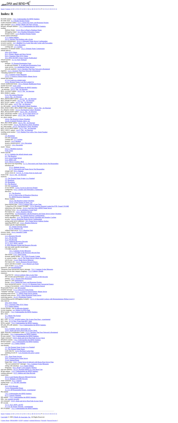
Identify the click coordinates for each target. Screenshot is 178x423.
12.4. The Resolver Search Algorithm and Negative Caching (36, 217)
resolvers (14, 137)
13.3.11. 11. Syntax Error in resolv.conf (29, 173)
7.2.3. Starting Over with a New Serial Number (32, 132)
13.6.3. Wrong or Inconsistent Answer (32, 286)
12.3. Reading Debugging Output (28, 32)
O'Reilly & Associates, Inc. (22, 417)
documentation (16, 267)
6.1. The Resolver (11, 156)
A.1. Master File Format (13, 316)
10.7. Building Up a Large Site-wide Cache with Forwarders (32, 43)
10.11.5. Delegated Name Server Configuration (32, 41)
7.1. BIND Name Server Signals (26, 293)
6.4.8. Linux (17, 86)
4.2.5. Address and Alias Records (24, 373)
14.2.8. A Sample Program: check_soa (17, 121)
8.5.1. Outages (18, 171)
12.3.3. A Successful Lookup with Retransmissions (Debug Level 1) (52, 299)
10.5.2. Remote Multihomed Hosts (29, 84)
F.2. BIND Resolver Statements (19, 197)
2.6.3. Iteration (16, 141)
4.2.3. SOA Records (11, 386)
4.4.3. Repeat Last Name (30, 264)
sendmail (26, 420)
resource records (13, 399)
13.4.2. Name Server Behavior (24, 260)
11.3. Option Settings (12, 37)
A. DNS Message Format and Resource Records (21, 245)
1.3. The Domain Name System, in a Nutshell (20, 178)
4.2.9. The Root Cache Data (24, 351)
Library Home (5, 420)
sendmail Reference (34, 420)
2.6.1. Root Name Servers (13, 356)
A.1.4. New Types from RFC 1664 (20, 321)
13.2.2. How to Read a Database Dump (29, 30)
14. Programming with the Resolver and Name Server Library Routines (38, 214)
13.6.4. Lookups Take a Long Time (29, 204)
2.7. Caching (18, 47)
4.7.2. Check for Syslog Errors (23, 290)
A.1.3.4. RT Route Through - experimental (19, 406)
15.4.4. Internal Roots (12, 360)
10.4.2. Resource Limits (19, 232)
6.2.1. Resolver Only (26, 230)
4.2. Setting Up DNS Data (21, 310)
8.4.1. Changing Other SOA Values (16, 56)
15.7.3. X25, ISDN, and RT (14, 243)
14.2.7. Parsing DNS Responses (21, 278)
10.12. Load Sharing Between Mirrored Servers (20, 377)
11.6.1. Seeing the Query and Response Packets (33, 22)
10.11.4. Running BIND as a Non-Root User (28, 369)
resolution (14, 186)
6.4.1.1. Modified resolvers (13, 149)
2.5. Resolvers (9, 180)
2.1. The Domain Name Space (15, 349)
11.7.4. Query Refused (19, 60)
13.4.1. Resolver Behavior (28, 223)
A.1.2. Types (19, 265)
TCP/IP (21, 420)
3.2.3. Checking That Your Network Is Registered (34, 69)
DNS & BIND (14, 420)
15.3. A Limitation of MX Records (36, 277)
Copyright (4, 417)
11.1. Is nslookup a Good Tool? (27, 210)
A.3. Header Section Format (20, 21)
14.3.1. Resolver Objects (24, 212)
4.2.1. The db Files (11, 238)
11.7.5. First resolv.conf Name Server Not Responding (40, 163)
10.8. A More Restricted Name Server (29, 295)
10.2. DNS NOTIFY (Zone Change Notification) (21, 58)
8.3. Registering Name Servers (25, 67)
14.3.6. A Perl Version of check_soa (20, 202)
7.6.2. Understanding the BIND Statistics (26, 19)
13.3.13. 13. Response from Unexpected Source (38, 284)
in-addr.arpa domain (21, 308)
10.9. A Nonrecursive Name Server (16, 358)
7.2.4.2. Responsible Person (14, 388)
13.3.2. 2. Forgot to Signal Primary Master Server (21, 76)
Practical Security (52, 420)
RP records (21, 288)
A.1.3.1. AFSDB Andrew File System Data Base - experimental (29, 319)
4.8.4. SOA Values (11, 52)
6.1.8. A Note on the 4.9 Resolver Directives (23, 195)
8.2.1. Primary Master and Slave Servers (25, 24)
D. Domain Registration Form (21, 63)
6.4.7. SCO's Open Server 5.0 (28, 113)
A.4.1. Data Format (19, 254)
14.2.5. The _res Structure (19, 89)
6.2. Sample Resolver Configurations (32, 215)
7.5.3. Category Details (35, 271)
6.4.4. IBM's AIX (10, 160)
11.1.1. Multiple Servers (17, 167)
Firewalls (43, 420)
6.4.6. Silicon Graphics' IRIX (14, 162)
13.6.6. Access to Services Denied (26, 188)
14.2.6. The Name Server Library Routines (32, 258)
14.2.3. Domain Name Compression (33, 48)
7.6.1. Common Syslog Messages (16, 74)
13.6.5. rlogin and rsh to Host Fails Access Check (21, 330)
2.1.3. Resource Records (13, 236)
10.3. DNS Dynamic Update (30, 256)
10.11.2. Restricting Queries (22, 297)
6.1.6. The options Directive (14, 95)
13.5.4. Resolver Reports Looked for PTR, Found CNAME (49, 206)
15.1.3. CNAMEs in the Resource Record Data (24, 252)
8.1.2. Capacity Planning (13, 395)
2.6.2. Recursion (20, 45)
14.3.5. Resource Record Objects (26, 262)
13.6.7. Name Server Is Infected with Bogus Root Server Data (33, 362)
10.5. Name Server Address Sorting (37, 221)
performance (19, 280)
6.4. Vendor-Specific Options (18, 227)
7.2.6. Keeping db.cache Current (28, 353)
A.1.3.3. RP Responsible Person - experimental (20, 390)
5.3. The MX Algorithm (18, 382)
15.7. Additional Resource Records (16, 241)
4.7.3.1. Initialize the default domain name (18, 154)
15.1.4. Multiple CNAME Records (16, 379)
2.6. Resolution (10, 136)
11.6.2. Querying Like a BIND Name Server (37, 208)
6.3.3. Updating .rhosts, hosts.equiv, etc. (18, 329)
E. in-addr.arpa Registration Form (30, 65)
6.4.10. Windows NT (16, 228)
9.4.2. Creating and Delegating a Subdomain (28, 189)
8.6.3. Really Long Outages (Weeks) (25, 367)
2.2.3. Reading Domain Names (26, 34)
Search (3, 9)
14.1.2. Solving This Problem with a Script (19, 39)
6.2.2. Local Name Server (13, 158)
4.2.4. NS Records (11, 240)
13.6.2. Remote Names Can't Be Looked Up (19, 82)
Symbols (7, 9)
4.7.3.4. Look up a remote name (15, 80)
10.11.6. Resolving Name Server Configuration (26, 219)
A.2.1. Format (9, 317)
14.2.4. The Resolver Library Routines (24, 106)
